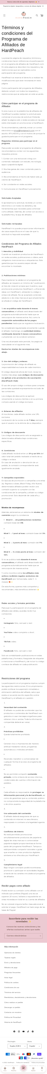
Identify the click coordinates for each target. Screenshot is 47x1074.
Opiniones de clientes (12, 953)
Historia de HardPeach (12, 1022)
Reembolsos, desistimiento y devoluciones (20, 997)
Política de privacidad (38, 1062)
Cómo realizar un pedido (13, 1002)
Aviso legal (8, 977)
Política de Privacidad (12, 1017)
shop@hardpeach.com (24, 131)
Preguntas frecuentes (12, 972)
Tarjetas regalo (10, 957)
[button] (4, 15)
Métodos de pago (10, 967)
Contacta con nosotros (12, 1012)
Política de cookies (11, 982)
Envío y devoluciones (12, 962)
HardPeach (11, 1062)
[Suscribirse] (40, 935)
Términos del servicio (12, 992)
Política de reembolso (22, 1062)
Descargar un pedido (12, 1007)
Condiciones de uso (11, 987)
